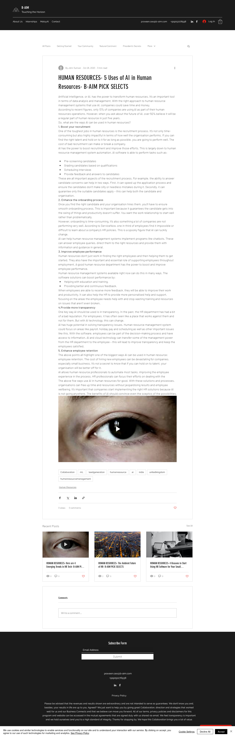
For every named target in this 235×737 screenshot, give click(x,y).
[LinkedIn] (192, 21)
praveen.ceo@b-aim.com (154, 21)
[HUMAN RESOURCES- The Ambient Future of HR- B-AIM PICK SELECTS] (117, 544)
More (150, 46)
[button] (220, 21)
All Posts (46, 46)
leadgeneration (97, 472)
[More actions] (175, 68)
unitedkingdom (157, 472)
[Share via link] (83, 497)
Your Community (85, 46)
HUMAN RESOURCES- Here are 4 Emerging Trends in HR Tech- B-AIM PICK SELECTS (65, 564)
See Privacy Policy (80, 733)
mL (81, 472)
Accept (221, 731)
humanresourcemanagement (75, 479)
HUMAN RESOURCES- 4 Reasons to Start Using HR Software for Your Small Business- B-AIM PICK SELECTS (168, 564)
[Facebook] (196, 21)
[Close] (231, 731)
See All (189, 525)
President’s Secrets (132, 46)
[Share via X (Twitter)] (67, 497)
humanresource (118, 472)
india (141, 472)
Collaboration (67, 472)
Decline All (205, 731)
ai (132, 472)
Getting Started (64, 46)
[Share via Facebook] (59, 497)
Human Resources (67, 487)
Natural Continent (108, 46)
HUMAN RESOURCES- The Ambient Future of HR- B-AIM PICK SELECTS (117, 564)
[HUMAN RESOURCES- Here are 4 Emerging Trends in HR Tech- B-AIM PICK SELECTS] (66, 544)
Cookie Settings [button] (187, 731)
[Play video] (117, 429)
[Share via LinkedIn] (75, 497)
